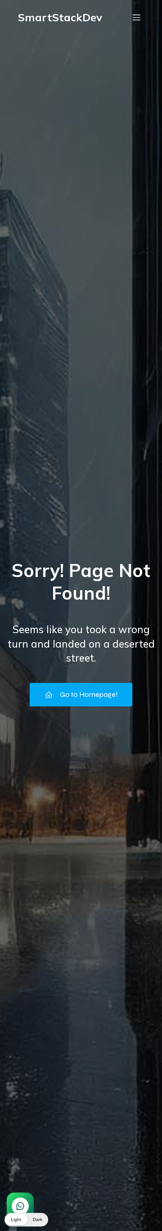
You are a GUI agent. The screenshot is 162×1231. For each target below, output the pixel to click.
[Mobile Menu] (136, 17)
